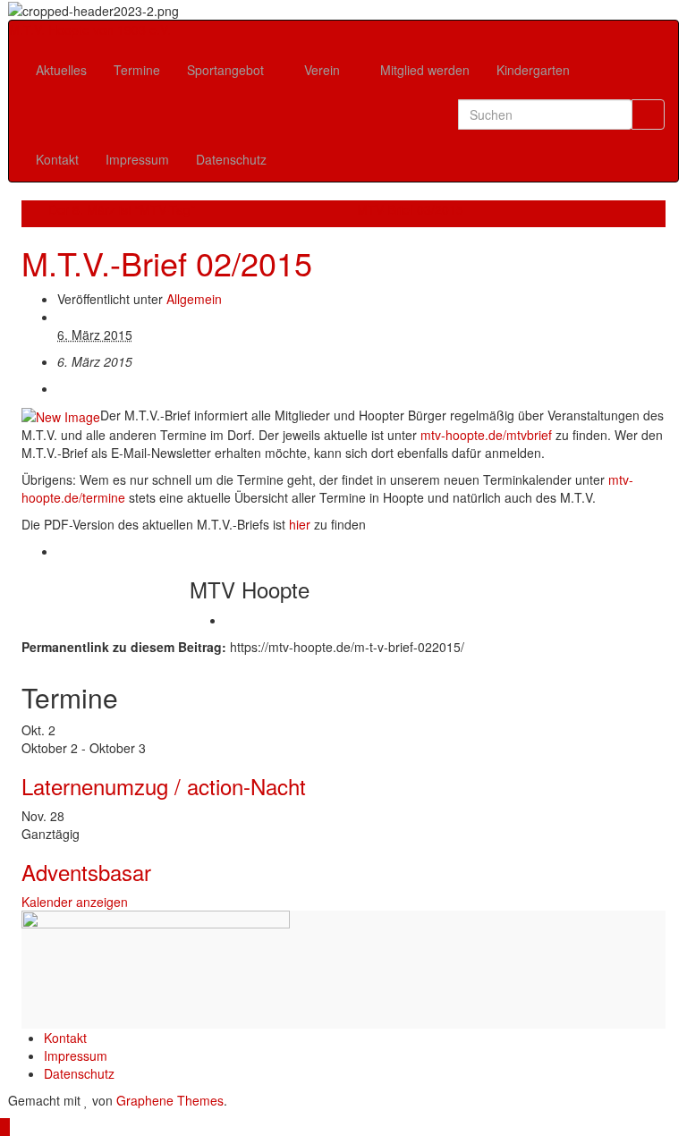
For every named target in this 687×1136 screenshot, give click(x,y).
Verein (324, 70)
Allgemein (194, 299)
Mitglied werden (425, 70)
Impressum (137, 159)
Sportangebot (227, 70)
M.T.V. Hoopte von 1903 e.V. (90, 29)
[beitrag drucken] (62, 388)
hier (299, 524)
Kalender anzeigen (74, 902)
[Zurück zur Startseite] (184, 9)
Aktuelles (61, 70)
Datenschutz (231, 159)
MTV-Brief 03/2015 (410, 209)
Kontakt (57, 159)
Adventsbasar (86, 871)
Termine (137, 70)
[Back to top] (5, 1127)
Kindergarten (533, 70)
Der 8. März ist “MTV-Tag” (121, 209)
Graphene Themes (170, 1100)
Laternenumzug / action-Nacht (163, 785)
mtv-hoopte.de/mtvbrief (488, 435)
